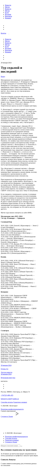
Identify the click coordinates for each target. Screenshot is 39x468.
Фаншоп (8, 18)
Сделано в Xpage (7, 416)
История (8, 14)
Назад (3, 76)
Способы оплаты (7, 402)
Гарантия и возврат (20, 402)
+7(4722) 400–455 (7, 395)
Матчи (7, 7)
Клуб (7, 12)
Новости (8, 5)
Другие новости (6, 372)
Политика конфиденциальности (12, 409)
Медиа (7, 11)
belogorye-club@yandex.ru (10, 399)
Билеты (3, 33)
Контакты (8, 16)
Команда (8, 9)
